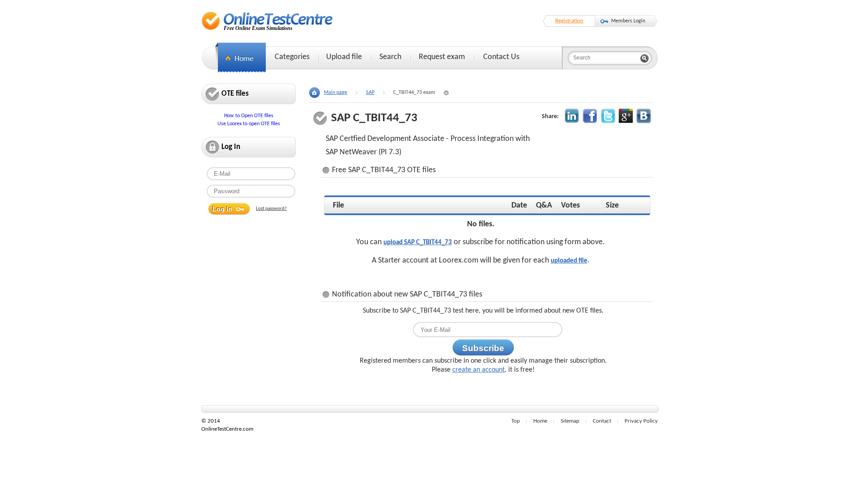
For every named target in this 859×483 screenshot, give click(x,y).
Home (540, 421)
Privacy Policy (641, 421)
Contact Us (501, 57)
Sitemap (570, 421)
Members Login (628, 21)
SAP (370, 92)
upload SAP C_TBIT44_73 (417, 242)
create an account (478, 369)
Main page (335, 92)
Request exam (442, 57)
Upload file (344, 57)
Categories (292, 57)
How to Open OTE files (248, 116)
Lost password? (271, 208)
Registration (569, 21)
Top (515, 421)
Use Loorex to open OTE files (248, 124)
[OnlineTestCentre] (267, 20)
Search (390, 57)
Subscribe (483, 348)
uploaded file (569, 261)
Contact (602, 421)
